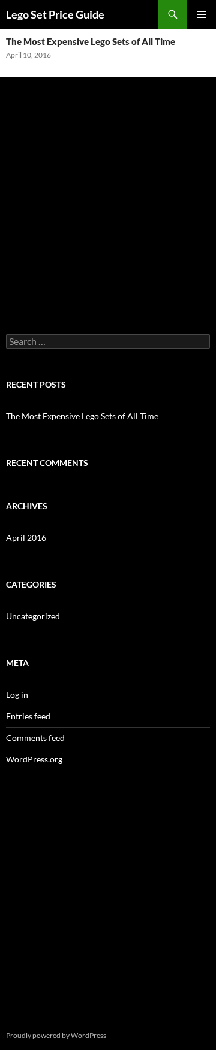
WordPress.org (34, 759)
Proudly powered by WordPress (56, 1035)
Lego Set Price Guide (55, 14)
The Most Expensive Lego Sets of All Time (90, 41)
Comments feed (35, 738)
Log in (17, 694)
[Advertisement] (108, 191)
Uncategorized (33, 616)
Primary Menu (201, 14)
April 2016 (26, 537)
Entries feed (28, 716)
